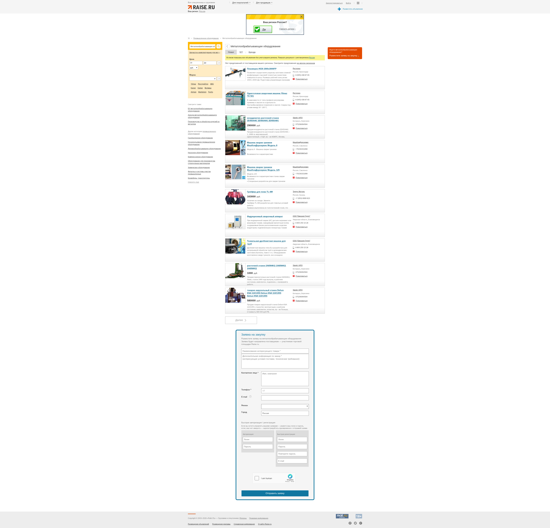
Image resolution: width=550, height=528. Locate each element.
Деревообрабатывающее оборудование (204, 149)
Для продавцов (263, 2)
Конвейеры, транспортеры (199, 178)
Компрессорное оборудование (200, 157)
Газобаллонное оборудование (200, 138)
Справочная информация (244, 524)
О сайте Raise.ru (265, 524)
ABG (212, 84)
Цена (191, 59)
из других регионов (306, 63)
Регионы (243, 518)
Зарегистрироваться (334, 3)
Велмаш (208, 88)
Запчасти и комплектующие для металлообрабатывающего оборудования (219, 53)
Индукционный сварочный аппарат (265, 216)
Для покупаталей (240, 2)
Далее (239, 320)
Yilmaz (193, 84)
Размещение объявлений (198, 524)
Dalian (200, 88)
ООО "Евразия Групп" (301, 216)
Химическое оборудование (199, 168)
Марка (192, 75)
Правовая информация (258, 518)
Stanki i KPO (297, 118)
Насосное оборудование (198, 153)
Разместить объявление (353, 9)
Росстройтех (203, 84)
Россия (312, 58)
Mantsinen (202, 92)
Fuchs (210, 92)
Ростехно (296, 69)
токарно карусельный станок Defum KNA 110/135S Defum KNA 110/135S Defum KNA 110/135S (265, 293)
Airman (193, 92)
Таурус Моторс (299, 192)
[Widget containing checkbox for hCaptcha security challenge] (274, 478)
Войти (348, 3)
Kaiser (193, 88)
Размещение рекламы (221, 524)
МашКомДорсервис (301, 142)
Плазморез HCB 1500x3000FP (261, 69)
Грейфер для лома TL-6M (260, 192)
